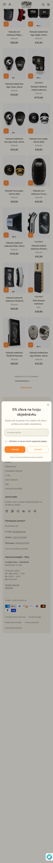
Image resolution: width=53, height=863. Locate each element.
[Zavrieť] (48, 404)
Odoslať (15, 449)
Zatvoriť (38, 449)
